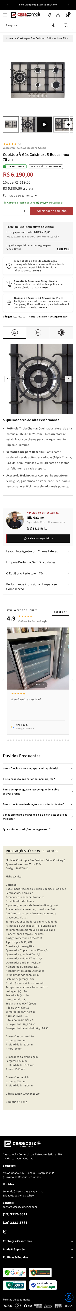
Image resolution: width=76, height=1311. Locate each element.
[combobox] (38, 25)
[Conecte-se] (58, 15)
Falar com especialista (40, 538)
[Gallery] (38, 89)
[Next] (68, 124)
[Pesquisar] (66, 25)
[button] (69, 1297)
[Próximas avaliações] (73, 680)
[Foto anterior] (32, 685)
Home (9, 38)
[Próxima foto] (44, 685)
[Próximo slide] (69, 5)
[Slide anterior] (7, 5)
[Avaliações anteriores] (3, 680)
